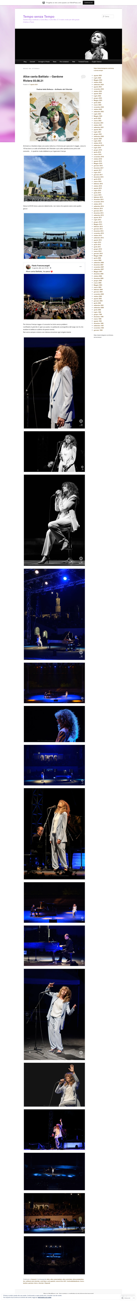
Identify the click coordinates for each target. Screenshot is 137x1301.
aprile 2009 (97, 258)
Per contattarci (64, 62)
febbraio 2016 (98, 184)
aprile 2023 (97, 103)
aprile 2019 (97, 152)
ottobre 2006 (98, 276)
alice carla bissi (67, 1279)
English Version (97, 62)
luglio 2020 (97, 141)
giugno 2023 (98, 98)
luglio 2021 (97, 132)
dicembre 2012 (98, 231)
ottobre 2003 (98, 296)
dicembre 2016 (98, 177)
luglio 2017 (97, 172)
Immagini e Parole (44, 62)
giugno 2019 (98, 150)
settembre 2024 (99, 84)
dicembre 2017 (98, 168)
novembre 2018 (99, 157)
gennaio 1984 (98, 330)
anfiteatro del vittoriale (33, 1281)
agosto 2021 (98, 130)
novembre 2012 (99, 233)
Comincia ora (88, 2)
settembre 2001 (99, 305)
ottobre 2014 (98, 204)
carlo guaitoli (51, 1281)
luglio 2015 (97, 190)
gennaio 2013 (98, 229)
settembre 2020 (99, 136)
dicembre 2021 (98, 123)
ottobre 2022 (98, 109)
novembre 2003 (99, 294)
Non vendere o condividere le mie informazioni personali (76, 1293)
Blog (25, 62)
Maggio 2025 (98, 80)
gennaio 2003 (98, 301)
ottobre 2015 (98, 186)
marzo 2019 (97, 154)
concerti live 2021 (61, 1281)
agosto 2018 (98, 161)
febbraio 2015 (98, 197)
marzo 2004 (97, 287)
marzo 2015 (97, 195)
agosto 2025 (98, 75)
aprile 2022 (97, 118)
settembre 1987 (99, 326)
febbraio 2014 (98, 208)
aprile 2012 (97, 244)
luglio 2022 (97, 114)
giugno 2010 (98, 249)
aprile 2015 (97, 193)
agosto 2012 (98, 240)
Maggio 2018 (98, 163)
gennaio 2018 (98, 166)
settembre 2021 (99, 127)
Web (73, 62)
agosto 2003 (98, 299)
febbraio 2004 (98, 289)
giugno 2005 (98, 281)
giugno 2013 (98, 222)
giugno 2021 (98, 134)
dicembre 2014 (98, 199)
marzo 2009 (97, 260)
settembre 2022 (99, 111)
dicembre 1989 (98, 323)
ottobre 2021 (98, 125)
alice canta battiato (56, 1279)
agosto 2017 (98, 170)
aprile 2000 (97, 310)
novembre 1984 (99, 328)
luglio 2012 (97, 242)
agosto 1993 (98, 321)
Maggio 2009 (98, 256)
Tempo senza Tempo (38, 16)
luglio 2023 (97, 96)
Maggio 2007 (98, 271)
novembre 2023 (99, 89)
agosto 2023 (98, 93)
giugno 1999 (98, 314)
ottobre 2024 (98, 82)
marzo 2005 (97, 283)
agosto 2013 (98, 217)
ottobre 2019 (98, 143)
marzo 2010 (97, 251)
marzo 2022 (97, 121)
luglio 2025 (97, 78)
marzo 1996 (97, 319)
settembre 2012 (99, 238)
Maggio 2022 (98, 116)
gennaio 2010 (98, 253)
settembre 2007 (99, 269)
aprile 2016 (97, 179)
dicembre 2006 (98, 274)
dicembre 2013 (98, 213)
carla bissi (43, 1281)
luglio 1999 (97, 312)
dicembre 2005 (98, 278)
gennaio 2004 (98, 292)
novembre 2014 (99, 202)
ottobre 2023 (98, 91)
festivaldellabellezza (73, 1281)
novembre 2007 (99, 267)
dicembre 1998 (98, 317)
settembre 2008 (99, 262)
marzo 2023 (97, 105)
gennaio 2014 (98, 211)
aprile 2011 (97, 247)
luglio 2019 (97, 148)
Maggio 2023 (98, 100)
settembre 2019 (99, 145)
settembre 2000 (99, 307)
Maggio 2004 (98, 285)
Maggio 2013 (98, 224)
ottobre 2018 (98, 159)
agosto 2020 (98, 139)
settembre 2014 (99, 206)
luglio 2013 (97, 220)
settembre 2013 (99, 215)
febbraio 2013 (98, 226)
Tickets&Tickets (83, 62)
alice (48, 1279)
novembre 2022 (99, 107)
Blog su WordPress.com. (51, 1293)
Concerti (32, 62)
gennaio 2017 (98, 175)
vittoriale (41, 1283)
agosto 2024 (98, 87)
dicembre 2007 (98, 265)
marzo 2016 (97, 181)
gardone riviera (33, 1283)
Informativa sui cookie (44, 1297)
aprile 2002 (97, 303)
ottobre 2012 (98, 235)
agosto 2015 (98, 188)
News (54, 62)
